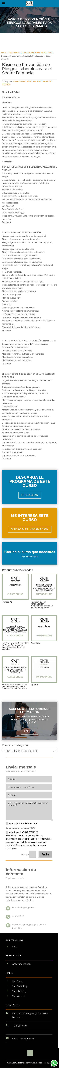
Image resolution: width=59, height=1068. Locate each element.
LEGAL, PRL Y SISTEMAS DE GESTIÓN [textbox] (28, 751)
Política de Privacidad (27, 823)
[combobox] (29, 750)
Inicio (3, 53)
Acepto (23, 823)
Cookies (42, 1063)
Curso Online (13, 53)
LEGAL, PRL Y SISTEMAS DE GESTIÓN (36, 53)
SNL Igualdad (18, 996)
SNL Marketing (19, 991)
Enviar (45, 854)
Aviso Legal (12, 1063)
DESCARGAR (29, 495)
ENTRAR (29, 731)
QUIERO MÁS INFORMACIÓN (29, 529)
